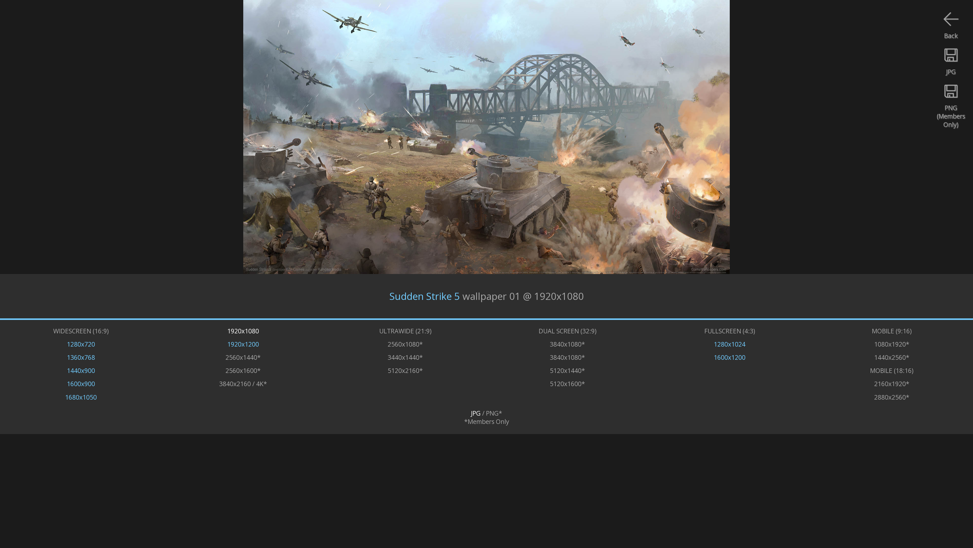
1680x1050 (81, 397)
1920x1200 (243, 344)
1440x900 (81, 370)
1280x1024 (729, 344)
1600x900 (81, 384)
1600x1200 (729, 357)
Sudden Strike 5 (424, 296)
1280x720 (81, 344)
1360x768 (81, 357)
